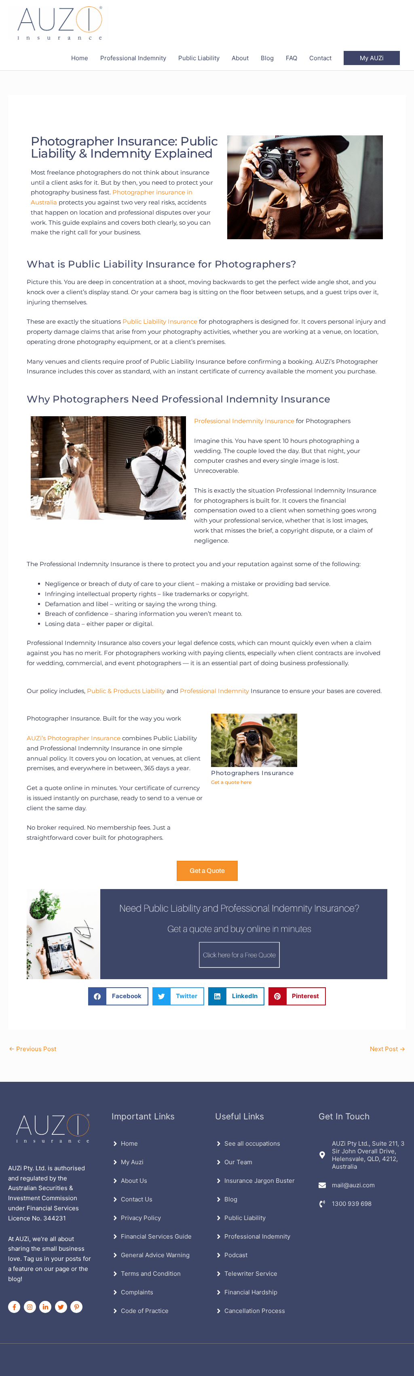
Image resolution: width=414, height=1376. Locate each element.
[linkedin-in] (46, 1307)
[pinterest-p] (77, 1307)
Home (79, 58)
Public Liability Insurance (160, 321)
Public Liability (199, 58)
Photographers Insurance (252, 773)
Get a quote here (231, 782)
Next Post (387, 1049)
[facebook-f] (15, 1307)
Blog (267, 58)
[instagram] (31, 1307)
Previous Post (32, 1049)
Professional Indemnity (133, 58)
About (240, 58)
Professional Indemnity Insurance (244, 421)
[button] (372, 58)
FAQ (291, 58)
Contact (320, 58)
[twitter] (62, 1307)
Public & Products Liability (126, 691)
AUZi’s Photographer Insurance (73, 738)
